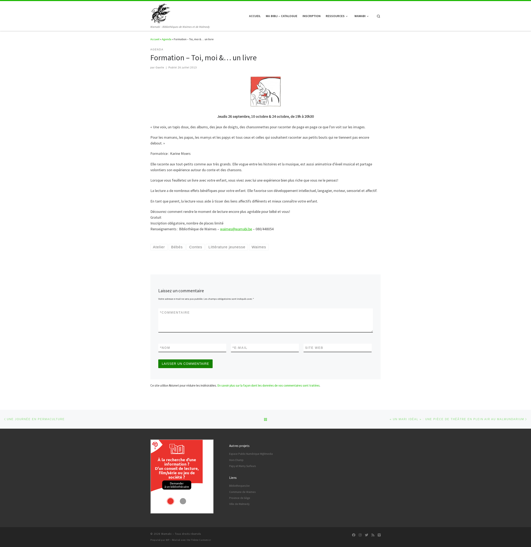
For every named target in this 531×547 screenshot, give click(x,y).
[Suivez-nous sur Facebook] (353, 535)
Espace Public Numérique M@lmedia (251, 454)
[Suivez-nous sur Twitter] (366, 535)
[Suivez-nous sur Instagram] (360, 535)
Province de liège (239, 498)
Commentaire (175, 312)
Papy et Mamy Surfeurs (242, 466)
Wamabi (166, 534)
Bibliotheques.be (239, 486)
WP (167, 540)
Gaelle (160, 67)
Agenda (166, 39)
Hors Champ (236, 460)
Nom (165, 347)
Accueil (154, 39)
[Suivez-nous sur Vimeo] (379, 535)
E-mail (240, 347)
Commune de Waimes (242, 492)
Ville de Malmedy (239, 504)
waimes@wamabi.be (236, 229)
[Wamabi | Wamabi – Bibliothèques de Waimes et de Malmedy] (160, 12)
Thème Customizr (201, 540)
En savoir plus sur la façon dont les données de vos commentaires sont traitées (268, 385)
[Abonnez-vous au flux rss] (372, 535)
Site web (314, 347)
